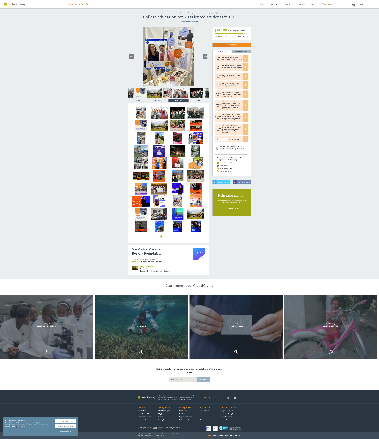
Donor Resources (226, 417)
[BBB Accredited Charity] (224, 428)
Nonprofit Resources (227, 411)
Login (361, 4)
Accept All (65, 421)
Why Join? (161, 414)
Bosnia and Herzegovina (188, 13)
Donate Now (231, 45)
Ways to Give (142, 411)
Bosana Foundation (190, 22)
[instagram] (228, 398)
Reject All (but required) (65, 426)
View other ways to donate (239, 150)
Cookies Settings (65, 431)
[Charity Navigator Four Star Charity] (209, 428)
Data (239, 435)
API (236, 435)
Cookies (221, 435)
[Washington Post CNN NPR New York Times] (164, 428)
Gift (328, 4)
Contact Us (203, 420)
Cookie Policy (21, 427)
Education (165, 13)
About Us (205, 407)
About (262, 4)
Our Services (183, 411)
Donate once (222, 51)
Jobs (201, 414)
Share (198, 100)
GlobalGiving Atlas (185, 420)
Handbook (161, 417)
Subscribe (203, 379)
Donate (76, 4)
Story (138, 100)
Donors (141, 407)
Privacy (215, 435)
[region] (40, 426)
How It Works (204, 411)
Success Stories (226, 420)
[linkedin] (235, 398)
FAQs (201, 417)
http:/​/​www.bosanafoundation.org (152, 261)
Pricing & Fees (162, 420)
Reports (158, 100)
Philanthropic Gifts (144, 414)
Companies (288, 4)
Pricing (231, 435)
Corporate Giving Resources (230, 414)
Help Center (207, 397)
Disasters (302, 4)
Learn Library (228, 407)
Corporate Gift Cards (186, 417)
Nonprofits (274, 4)
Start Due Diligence (164, 411)
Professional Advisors (145, 417)
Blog (312, 4)
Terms (227, 435)
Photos (178, 100)
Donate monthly (241, 51)
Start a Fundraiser (232, 208)
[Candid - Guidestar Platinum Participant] (216, 428)
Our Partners (183, 414)
